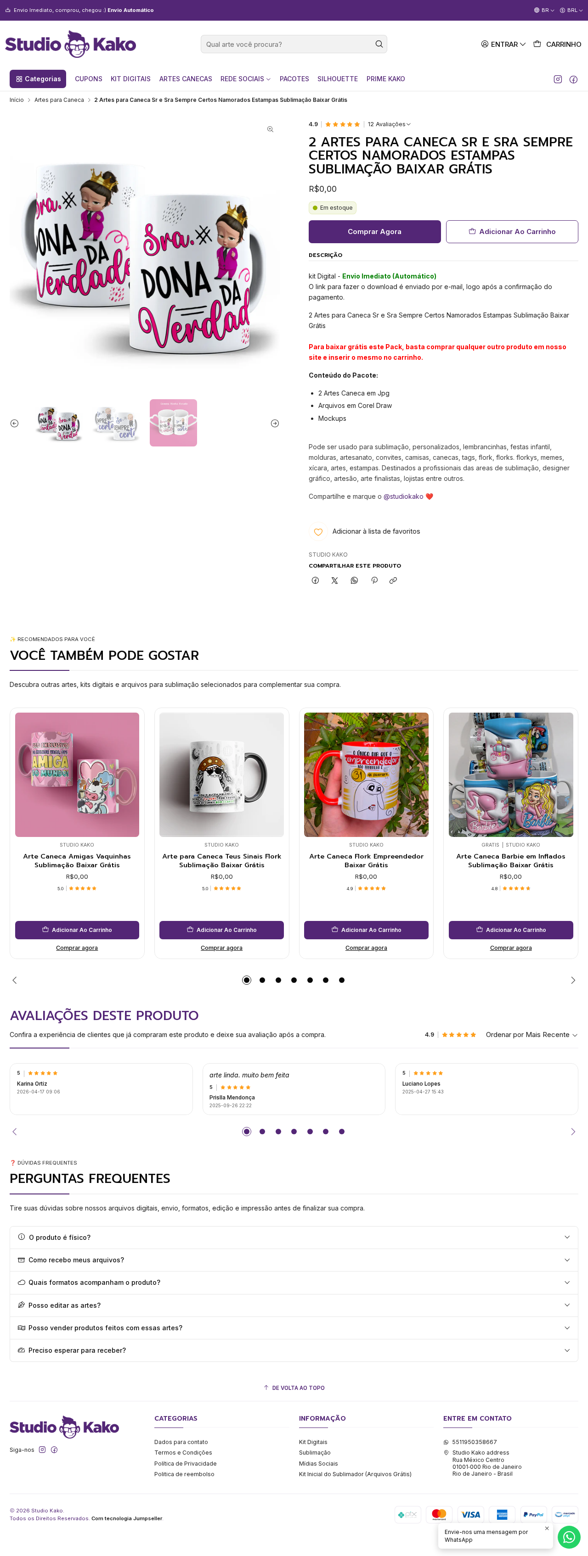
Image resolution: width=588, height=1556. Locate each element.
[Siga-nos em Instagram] (558, 78)
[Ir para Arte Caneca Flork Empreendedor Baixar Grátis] (366, 775)
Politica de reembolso (184, 1474)
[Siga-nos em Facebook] (573, 78)
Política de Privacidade (185, 1463)
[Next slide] (273, 423)
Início (17, 100)
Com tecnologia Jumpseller (126, 1518)
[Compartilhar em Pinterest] (374, 581)
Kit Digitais (313, 1442)
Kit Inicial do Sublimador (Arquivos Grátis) (355, 1474)
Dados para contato (181, 1442)
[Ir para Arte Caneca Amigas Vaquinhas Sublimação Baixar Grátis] (77, 775)
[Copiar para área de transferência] (393, 581)
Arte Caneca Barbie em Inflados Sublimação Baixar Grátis (510, 861)
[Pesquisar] (379, 44)
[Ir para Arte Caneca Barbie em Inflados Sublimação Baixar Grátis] (511, 775)
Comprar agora (77, 947)
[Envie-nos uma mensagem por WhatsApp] (569, 1537)
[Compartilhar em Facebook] (315, 581)
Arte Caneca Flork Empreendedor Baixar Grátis (366, 861)
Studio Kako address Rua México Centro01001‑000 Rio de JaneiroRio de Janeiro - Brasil (487, 1463)
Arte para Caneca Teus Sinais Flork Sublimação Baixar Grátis (222, 861)
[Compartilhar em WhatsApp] (355, 581)
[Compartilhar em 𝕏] (335, 581)
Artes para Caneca (59, 100)
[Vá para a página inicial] (70, 44)
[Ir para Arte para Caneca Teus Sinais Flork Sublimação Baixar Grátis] (221, 775)
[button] (38, 79)
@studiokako (404, 496)
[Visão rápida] (25, 772)
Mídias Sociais (318, 1463)
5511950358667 (474, 1442)
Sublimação (315, 1452)
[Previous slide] (16, 423)
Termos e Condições (183, 1452)
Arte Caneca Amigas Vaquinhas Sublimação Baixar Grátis (77, 861)
